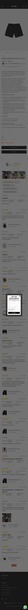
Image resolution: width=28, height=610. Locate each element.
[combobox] (9, 307)
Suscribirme (14, 312)
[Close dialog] (19, 296)
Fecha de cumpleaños (11, 309)
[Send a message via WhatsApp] (25, 607)
